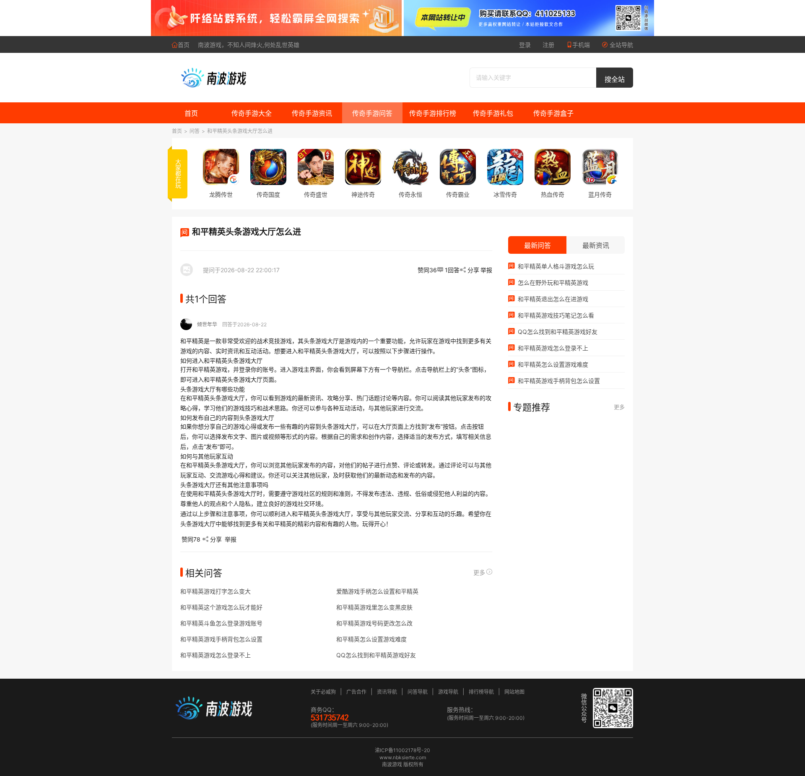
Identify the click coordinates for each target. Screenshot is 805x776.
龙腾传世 (221, 194)
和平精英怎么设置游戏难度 (371, 639)
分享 (473, 269)
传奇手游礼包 (493, 113)
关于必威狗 (323, 692)
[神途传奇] (363, 167)
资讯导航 (387, 692)
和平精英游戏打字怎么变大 (215, 591)
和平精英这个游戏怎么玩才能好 (221, 607)
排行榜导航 (481, 692)
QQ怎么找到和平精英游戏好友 (376, 655)
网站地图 (514, 692)
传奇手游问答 (372, 113)
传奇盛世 (315, 194)
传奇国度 (268, 194)
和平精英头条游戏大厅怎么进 (240, 131)
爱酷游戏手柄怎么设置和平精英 (377, 591)
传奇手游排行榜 (432, 113)
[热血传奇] (553, 167)
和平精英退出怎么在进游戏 (552, 298)
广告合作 (356, 692)
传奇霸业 (458, 194)
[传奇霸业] (458, 167)
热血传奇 (552, 194)
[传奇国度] (268, 167)
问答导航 (418, 692)
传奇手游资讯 (312, 113)
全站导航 (620, 44)
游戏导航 (448, 692)
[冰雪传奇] (505, 167)
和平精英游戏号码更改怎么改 (374, 623)
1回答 (452, 269)
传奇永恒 (410, 194)
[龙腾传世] (221, 167)
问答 (195, 131)
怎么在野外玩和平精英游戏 (552, 282)
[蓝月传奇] (600, 167)
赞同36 (427, 269)
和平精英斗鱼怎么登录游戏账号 (221, 623)
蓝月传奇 (600, 194)
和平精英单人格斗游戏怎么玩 (555, 266)
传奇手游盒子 (553, 113)
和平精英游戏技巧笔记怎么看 (555, 315)
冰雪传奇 (505, 194)
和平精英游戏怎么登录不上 (215, 655)
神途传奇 (363, 194)
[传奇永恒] (410, 167)
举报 (486, 269)
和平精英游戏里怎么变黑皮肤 (374, 607)
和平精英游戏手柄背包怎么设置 (221, 639)
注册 (548, 44)
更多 (479, 572)
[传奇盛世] (316, 167)
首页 (184, 44)
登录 (525, 44)
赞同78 (191, 539)
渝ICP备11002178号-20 (402, 750)
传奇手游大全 (251, 113)
